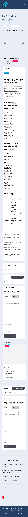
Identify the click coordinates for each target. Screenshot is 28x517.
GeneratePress (14, 514)
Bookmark (12, 26)
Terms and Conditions (11, 510)
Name (6, 321)
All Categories (6, 508)
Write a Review (18, 277)
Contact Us (14, 508)
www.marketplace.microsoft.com (12, 231)
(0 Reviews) (8, 61)
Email (6, 328)
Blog (3, 489)
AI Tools (4, 487)
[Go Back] (4, 26)
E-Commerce (10, 377)
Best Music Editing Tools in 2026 (11, 460)
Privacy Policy (21, 508)
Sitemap (20, 510)
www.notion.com (8, 259)
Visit (6, 73)
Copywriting (7, 63)
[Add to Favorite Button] (23, 346)
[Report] (18, 26)
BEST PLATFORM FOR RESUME (10, 476)
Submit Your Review (10, 336)
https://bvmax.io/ (10, 371)
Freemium (10, 269)
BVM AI (6, 367)
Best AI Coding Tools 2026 (9, 480)
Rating (6, 296)
